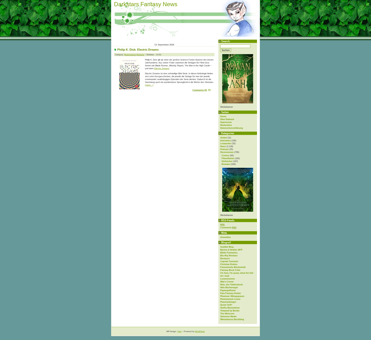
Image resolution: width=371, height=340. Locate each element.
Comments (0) (199, 90)
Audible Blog (227, 247)
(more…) (149, 85)
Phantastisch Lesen (230, 299)
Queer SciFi (226, 305)
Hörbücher (227, 161)
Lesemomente (227, 279)
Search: (225, 41)
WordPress (200, 331)
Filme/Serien (228, 158)
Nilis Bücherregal (229, 287)
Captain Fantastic (229, 261)
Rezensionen (227, 152)
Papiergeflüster (228, 290)
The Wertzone (227, 313)
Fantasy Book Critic (230, 270)
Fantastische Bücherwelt (233, 267)
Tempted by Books (229, 310)
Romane (226, 164)
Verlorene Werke (228, 316)
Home (223, 116)
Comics (225, 155)
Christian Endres (228, 264)
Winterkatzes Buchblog (232, 319)
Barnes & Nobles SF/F (231, 250)
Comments (228, 227)
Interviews (225, 140)
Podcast (224, 149)
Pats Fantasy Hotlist (230, 293)
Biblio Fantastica (228, 252)
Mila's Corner (227, 281)
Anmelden (225, 237)
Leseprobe (225, 143)
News (223, 146)
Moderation (226, 125)
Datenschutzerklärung (231, 128)
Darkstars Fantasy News (145, 4)
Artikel (223, 137)
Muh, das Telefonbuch (231, 284)
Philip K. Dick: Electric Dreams (138, 49)
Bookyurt (225, 258)
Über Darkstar (227, 119)
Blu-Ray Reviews (228, 255)
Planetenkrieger (228, 302)
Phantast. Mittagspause (232, 296)
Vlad (179, 331)
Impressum (226, 122)
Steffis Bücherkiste (230, 308)
